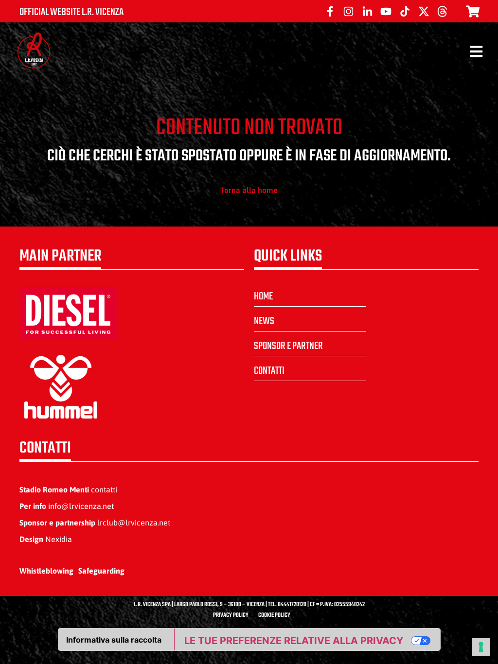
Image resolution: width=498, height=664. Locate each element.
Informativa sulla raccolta (113, 640)
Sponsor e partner (288, 346)
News (264, 321)
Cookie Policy (274, 615)
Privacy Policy (231, 615)
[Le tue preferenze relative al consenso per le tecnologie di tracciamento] (481, 647)
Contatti (269, 371)
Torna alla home (249, 190)
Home (263, 296)
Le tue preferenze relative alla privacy (293, 641)
